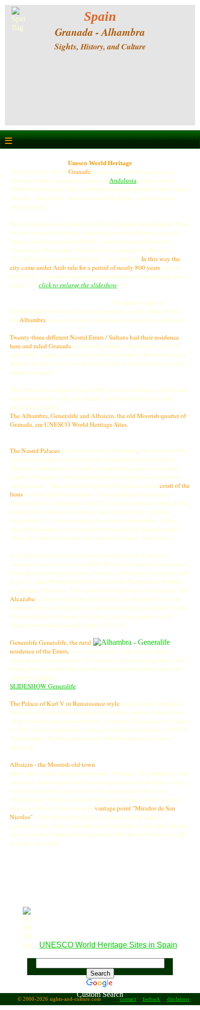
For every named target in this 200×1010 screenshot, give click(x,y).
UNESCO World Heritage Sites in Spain (108, 945)
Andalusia (122, 180)
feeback (151, 999)
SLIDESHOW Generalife (43, 686)
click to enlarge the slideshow (78, 284)
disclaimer (178, 999)
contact (128, 999)
